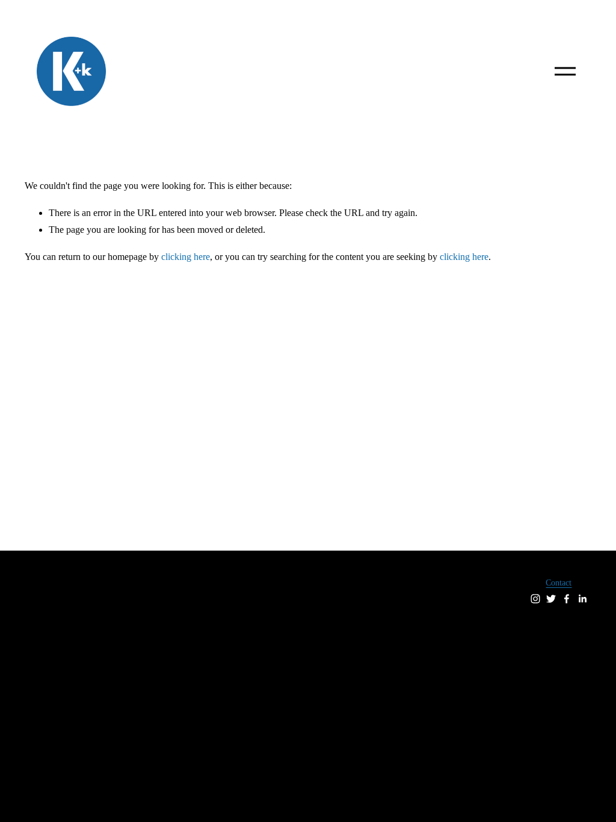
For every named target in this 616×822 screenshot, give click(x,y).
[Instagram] (535, 599)
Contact (558, 582)
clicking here (185, 257)
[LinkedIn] (582, 599)
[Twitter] (551, 599)
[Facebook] (566, 599)
